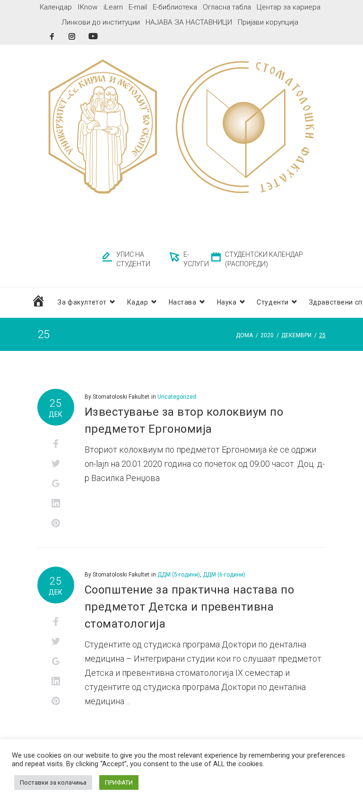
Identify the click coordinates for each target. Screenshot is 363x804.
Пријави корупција (268, 22)
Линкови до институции (100, 22)
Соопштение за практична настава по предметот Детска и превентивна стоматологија (189, 606)
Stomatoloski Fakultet (121, 396)
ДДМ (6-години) (224, 574)
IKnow (88, 7)
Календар (56, 7)
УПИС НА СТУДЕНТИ (133, 259)
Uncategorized (176, 396)
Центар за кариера (288, 7)
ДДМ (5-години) (178, 574)
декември (296, 335)
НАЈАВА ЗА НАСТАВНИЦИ (189, 22)
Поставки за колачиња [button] (53, 782)
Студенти (272, 302)
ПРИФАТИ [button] (119, 782)
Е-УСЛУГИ (196, 259)
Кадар (137, 302)
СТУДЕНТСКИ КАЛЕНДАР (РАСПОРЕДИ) (264, 259)
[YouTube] (93, 36)
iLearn (113, 7)
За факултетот (82, 302)
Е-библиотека (175, 7)
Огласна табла (227, 7)
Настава (183, 302)
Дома (244, 335)
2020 (267, 335)
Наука (227, 302)
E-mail (138, 7)
